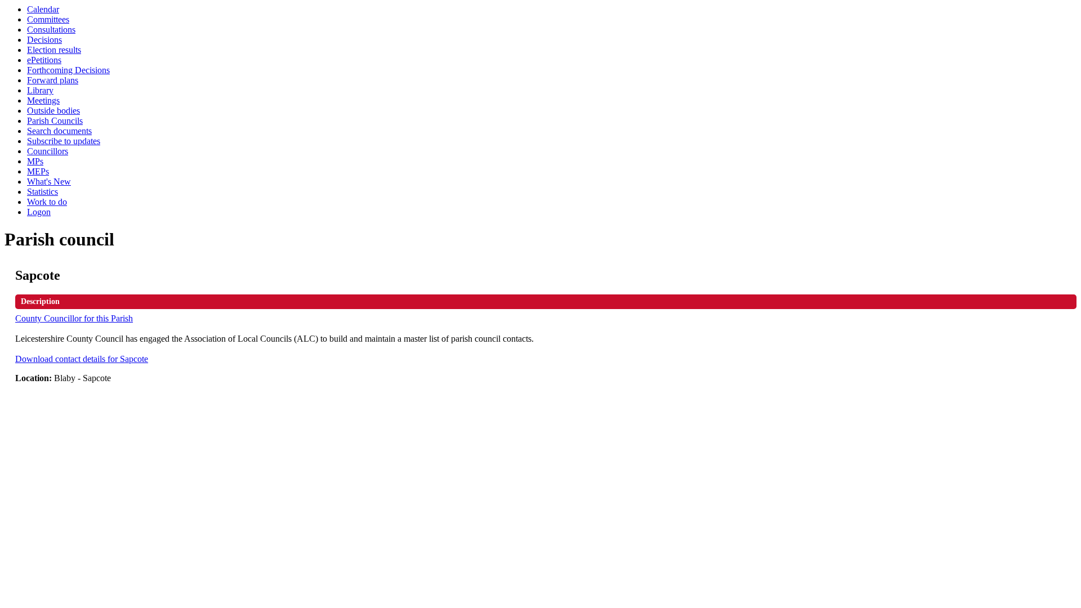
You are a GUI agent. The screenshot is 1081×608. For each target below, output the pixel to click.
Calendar (43, 9)
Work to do (47, 202)
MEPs (38, 171)
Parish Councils (55, 121)
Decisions (44, 39)
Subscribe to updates (63, 141)
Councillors (47, 151)
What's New (49, 181)
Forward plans (52, 80)
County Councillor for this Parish (74, 318)
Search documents (59, 131)
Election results (54, 50)
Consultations (51, 29)
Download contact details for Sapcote (81, 359)
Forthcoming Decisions (68, 70)
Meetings (43, 100)
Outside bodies (53, 110)
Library (40, 90)
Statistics (42, 191)
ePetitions (44, 60)
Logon (39, 212)
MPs (35, 161)
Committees (48, 19)
